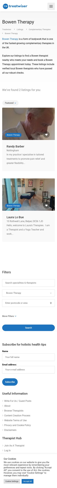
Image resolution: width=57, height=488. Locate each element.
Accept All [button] (27, 481)
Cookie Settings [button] (11, 481)
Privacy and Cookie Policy (17, 425)
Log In (7, 450)
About (7, 405)
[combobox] (10, 103)
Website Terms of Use (15, 420)
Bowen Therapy (10, 39)
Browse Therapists (13, 410)
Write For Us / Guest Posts (17, 401)
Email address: (9, 364)
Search (28, 327)
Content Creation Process (17, 415)
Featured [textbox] (9, 103)
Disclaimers (10, 430)
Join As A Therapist (14, 445)
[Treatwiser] (15, 6)
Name (5, 351)
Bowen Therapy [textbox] (13, 293)
